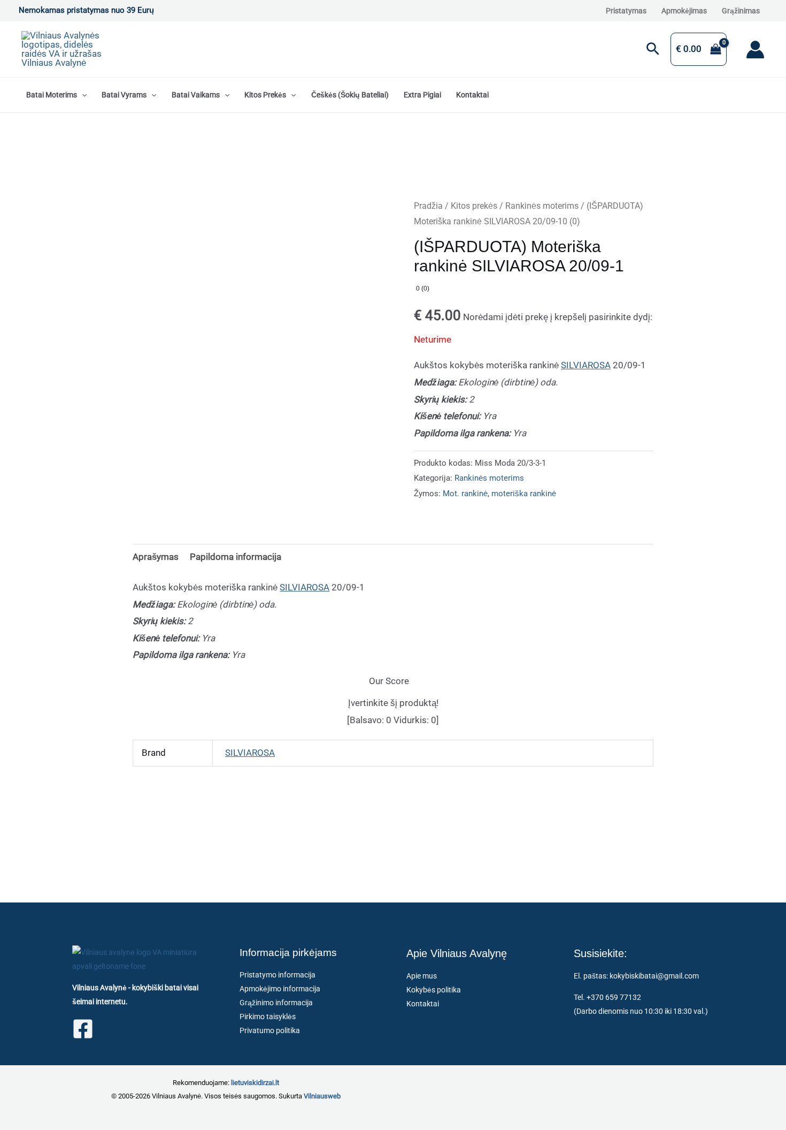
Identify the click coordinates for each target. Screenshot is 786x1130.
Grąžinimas (741, 10)
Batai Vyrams (124, 94)
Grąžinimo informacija (276, 1002)
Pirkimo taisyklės (268, 1016)
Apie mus (421, 976)
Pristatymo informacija (277, 974)
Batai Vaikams (196, 94)
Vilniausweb (322, 1096)
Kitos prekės (265, 94)
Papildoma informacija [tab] (235, 556)
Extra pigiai (422, 94)
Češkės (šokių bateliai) (350, 94)
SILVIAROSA (586, 365)
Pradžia (428, 206)
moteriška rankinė (523, 493)
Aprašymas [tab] (156, 556)
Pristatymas (626, 10)
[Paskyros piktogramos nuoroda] (755, 49)
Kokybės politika (433, 989)
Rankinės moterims (542, 206)
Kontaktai (472, 94)
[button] (653, 49)
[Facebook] (83, 1029)
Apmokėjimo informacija (280, 988)
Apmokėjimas (684, 10)
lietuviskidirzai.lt (255, 1083)
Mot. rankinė (465, 493)
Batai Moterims (51, 94)
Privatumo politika (270, 1030)
